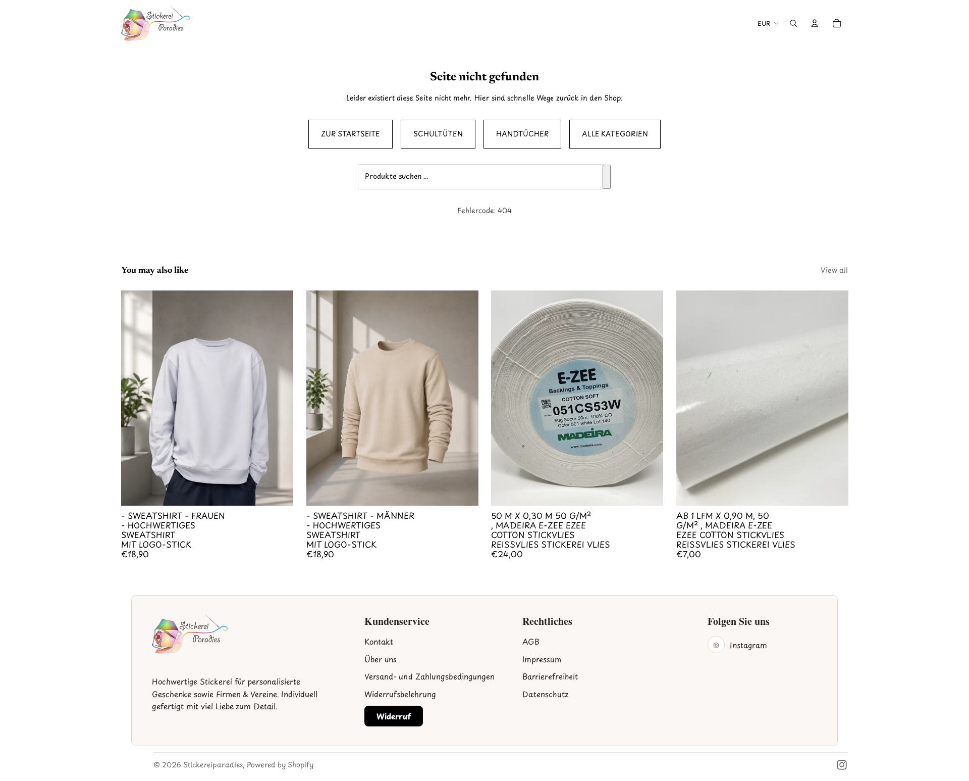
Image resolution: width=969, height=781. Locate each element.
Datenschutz (545, 694)
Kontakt (378, 641)
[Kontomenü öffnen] (814, 23)
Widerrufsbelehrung (400, 694)
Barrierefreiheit (550, 676)
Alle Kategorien (615, 133)
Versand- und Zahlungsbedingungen (429, 676)
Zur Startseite (350, 133)
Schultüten (438, 133)
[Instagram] (842, 765)
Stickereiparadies (213, 764)
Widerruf (393, 716)
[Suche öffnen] (793, 23)
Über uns (380, 659)
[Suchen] (607, 177)
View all (834, 270)
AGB (531, 641)
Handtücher (522, 133)
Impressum (541, 659)
